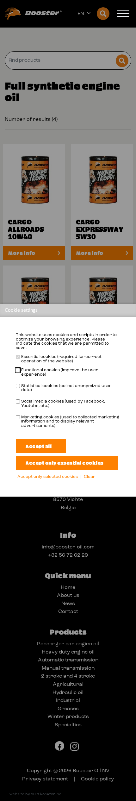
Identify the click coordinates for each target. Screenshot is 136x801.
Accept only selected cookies (47, 477)
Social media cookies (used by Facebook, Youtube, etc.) (63, 403)
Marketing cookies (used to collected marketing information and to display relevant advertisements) (70, 421)
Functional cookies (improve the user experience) (59, 372)
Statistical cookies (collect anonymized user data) (66, 388)
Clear (89, 477)
